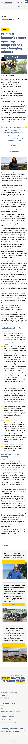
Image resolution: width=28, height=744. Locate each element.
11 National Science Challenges (13, 731)
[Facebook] (12, 57)
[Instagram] (21, 57)
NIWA (10, 728)
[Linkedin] (18, 57)
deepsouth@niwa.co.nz (11, 692)
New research (6, 80)
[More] (24, 57)
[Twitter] (15, 57)
